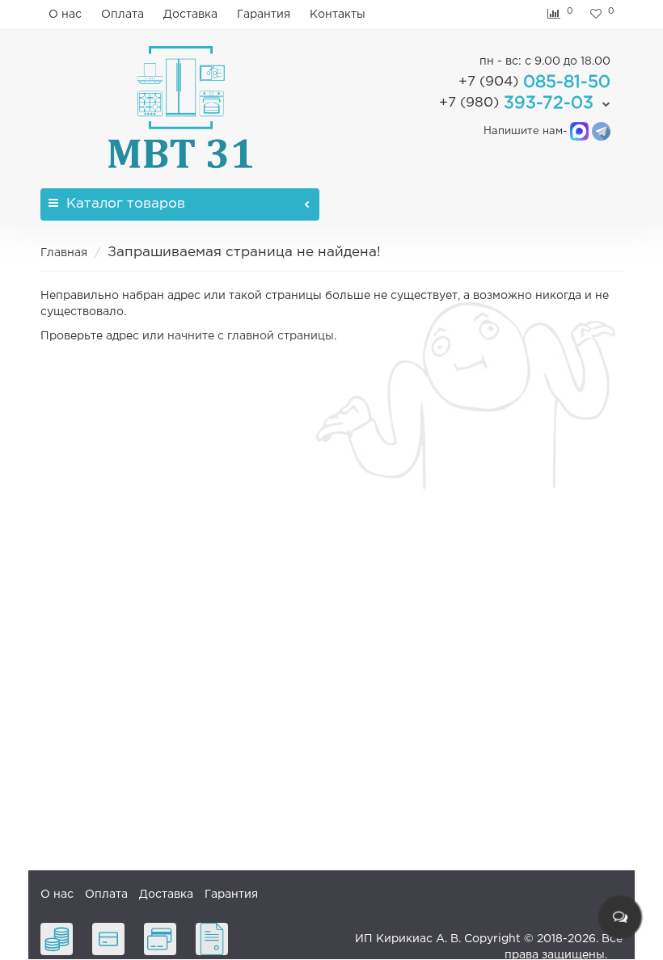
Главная (63, 253)
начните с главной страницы (250, 336)
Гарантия (263, 14)
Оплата (122, 14)
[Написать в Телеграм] (601, 131)
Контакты (337, 14)
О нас (65, 14)
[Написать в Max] (579, 131)
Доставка (190, 14)
